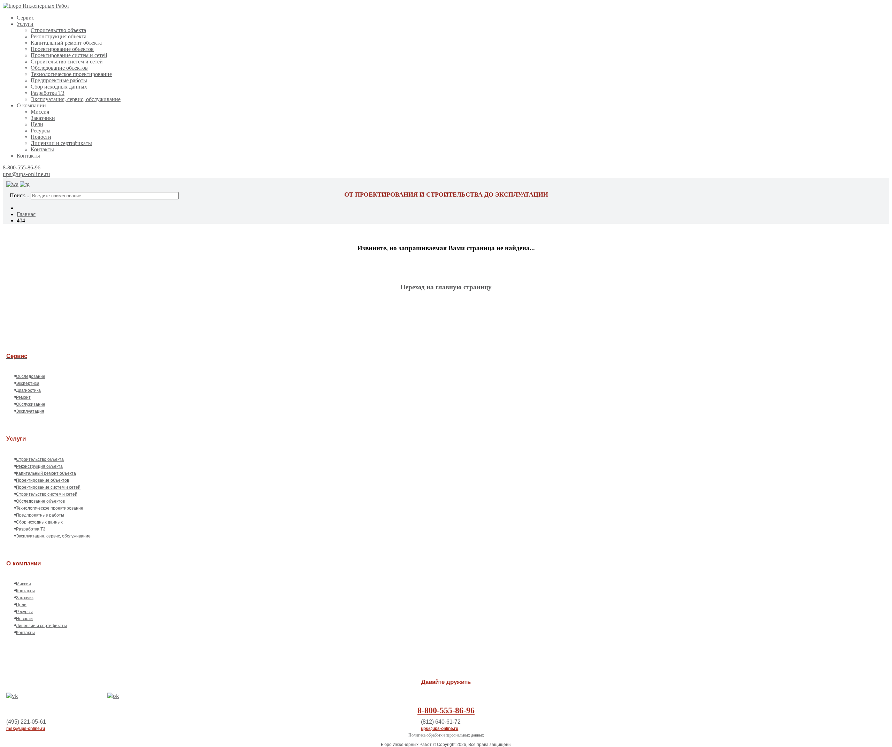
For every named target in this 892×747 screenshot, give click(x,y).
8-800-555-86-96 (21, 167)
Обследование (30, 376)
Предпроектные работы (59, 80)
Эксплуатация (30, 411)
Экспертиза (27, 383)
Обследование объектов (59, 68)
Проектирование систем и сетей (69, 55)
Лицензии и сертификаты (61, 143)
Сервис (25, 18)
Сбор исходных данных (59, 87)
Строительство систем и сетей (67, 61)
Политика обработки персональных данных (446, 735)
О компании (31, 105)
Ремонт (23, 397)
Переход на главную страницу (446, 287)
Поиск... (19, 195)
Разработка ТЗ (47, 93)
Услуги (25, 24)
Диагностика (28, 390)
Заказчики (43, 118)
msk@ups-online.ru (25, 728)
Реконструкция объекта (58, 36)
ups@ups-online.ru (26, 174)
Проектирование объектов (62, 49)
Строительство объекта (58, 30)
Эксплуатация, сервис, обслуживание (76, 99)
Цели (37, 124)
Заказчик (24, 597)
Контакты (42, 149)
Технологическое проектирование (71, 74)
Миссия (40, 112)
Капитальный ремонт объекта (66, 43)
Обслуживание (30, 404)
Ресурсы (41, 131)
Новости (41, 137)
